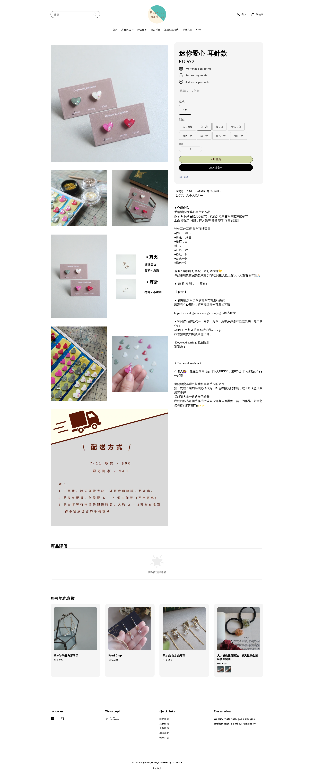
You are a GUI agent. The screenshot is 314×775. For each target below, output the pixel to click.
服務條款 (164, 723)
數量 (181, 143)
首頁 (115, 29)
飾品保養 (142, 29)
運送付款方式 (171, 29)
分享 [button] (186, 177)
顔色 (181, 119)
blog (198, 29)
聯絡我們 (187, 29)
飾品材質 (155, 29)
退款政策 (164, 728)
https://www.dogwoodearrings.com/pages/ (205, 313)
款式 (181, 101)
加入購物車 (215, 167)
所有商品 (126, 29)
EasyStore (177, 762)
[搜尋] (94, 14)
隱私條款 (164, 719)
